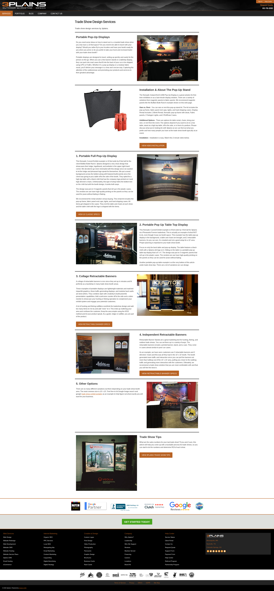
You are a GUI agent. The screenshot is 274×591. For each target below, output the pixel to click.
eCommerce (7, 564)
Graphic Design (89, 554)
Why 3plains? (129, 537)
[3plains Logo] (24, 5)
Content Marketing (50, 554)
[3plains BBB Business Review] (125, 511)
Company (128, 533)
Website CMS (7, 547)
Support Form (169, 551)
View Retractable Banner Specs (94, 324)
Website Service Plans (10, 554)
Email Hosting (8, 561)
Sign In (260, 1)
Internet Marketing (50, 533)
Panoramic (87, 551)
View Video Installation (153, 146)
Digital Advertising (50, 561)
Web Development (9, 544)
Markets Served (130, 551)
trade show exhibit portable (92, 394)
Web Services (8, 533)
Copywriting (48, 558)
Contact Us (169, 544)
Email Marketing (49, 551)
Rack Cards (88, 564)
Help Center (268, 1)
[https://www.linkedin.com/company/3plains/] (213, 550)
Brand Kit (128, 564)
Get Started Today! (137, 522)
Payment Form (170, 554)
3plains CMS (7, 558)
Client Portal (169, 540)
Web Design (7, 537)
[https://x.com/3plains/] (210, 550)
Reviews (127, 547)
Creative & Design (91, 533)
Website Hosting (8, 551)
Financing (128, 554)
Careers (127, 558)
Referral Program (171, 561)
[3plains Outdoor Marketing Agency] (238, 536)
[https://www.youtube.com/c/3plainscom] (216, 550)
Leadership (128, 540)
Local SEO (47, 544)
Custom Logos (89, 537)
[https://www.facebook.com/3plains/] (208, 550)
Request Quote (266, 5)
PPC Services (48, 540)
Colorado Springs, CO (214, 547)
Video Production (90, 544)
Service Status (170, 537)
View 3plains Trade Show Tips (156, 455)
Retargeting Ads (49, 547)
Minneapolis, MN (212, 540)
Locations (128, 561)
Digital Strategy (49, 564)
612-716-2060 (267, 8)
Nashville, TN (211, 544)
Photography (88, 547)
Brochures (87, 558)
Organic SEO (48, 537)
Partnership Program (172, 564)
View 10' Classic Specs (89, 214)
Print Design (88, 540)
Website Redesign (9, 540)
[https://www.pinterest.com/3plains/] (221, 550)
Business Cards (89, 561)
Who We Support (130, 544)
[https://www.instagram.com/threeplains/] (219, 550)
